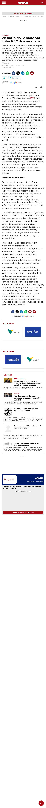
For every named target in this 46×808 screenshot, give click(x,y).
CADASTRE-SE (39, 481)
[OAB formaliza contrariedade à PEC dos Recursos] (9, 444)
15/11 (32, 98)
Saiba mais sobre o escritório (23, 512)
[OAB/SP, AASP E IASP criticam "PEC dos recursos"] (9, 412)
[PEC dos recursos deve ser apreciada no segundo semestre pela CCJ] (9, 397)
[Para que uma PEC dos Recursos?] (9, 429)
